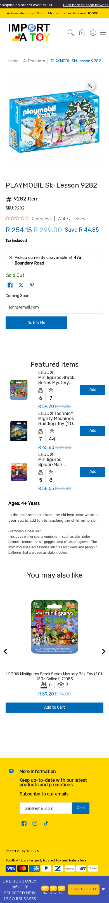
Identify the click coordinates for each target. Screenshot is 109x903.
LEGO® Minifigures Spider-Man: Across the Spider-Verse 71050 (51, 459)
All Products (34, 61)
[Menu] (102, 33)
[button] (82, 33)
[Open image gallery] (90, 86)
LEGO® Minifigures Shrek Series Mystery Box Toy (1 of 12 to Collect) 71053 (56, 377)
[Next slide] (103, 651)
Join (81, 808)
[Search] (71, 33)
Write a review (72, 218)
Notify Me (36, 322)
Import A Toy (16, 851)
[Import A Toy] (29, 33)
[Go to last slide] (5, 651)
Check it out (83, 889)
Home (13, 61)
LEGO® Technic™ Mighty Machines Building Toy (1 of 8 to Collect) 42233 (56, 418)
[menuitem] (93, 33)
